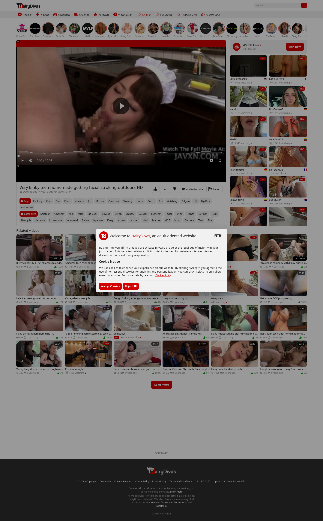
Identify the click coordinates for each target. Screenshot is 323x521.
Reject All (131, 286)
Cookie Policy (163, 275)
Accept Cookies (110, 286)
